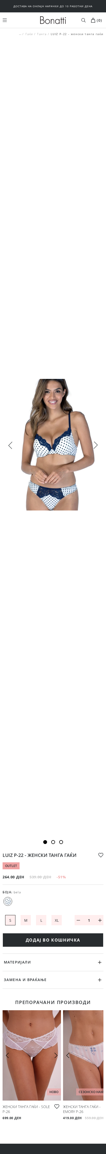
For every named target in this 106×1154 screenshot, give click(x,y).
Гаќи (29, 34)
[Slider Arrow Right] (95, 445)
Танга (42, 34)
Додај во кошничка (53, 940)
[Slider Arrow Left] (10, 444)
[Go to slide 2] (53, 842)
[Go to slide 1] (45, 842)
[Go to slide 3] (61, 842)
